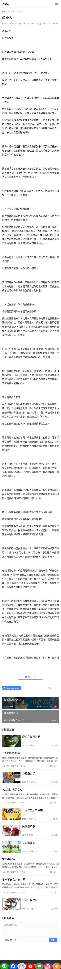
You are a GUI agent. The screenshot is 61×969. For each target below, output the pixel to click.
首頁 (4, 11)
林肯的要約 (28, 842)
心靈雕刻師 (28, 773)
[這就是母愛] (11, 831)
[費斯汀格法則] (11, 904)
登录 (6, 940)
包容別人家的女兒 (12, 789)
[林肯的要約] (11, 847)
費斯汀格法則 (30, 900)
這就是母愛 (28, 826)
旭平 (4, 23)
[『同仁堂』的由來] (11, 814)
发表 (52, 940)
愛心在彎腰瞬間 (31, 736)
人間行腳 (41, 23)
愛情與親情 (8, 859)
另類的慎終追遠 (11, 753)
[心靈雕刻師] (11, 778)
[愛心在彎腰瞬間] (11, 741)
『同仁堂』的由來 (32, 810)
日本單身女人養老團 (13, 879)
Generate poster (12, 688)
